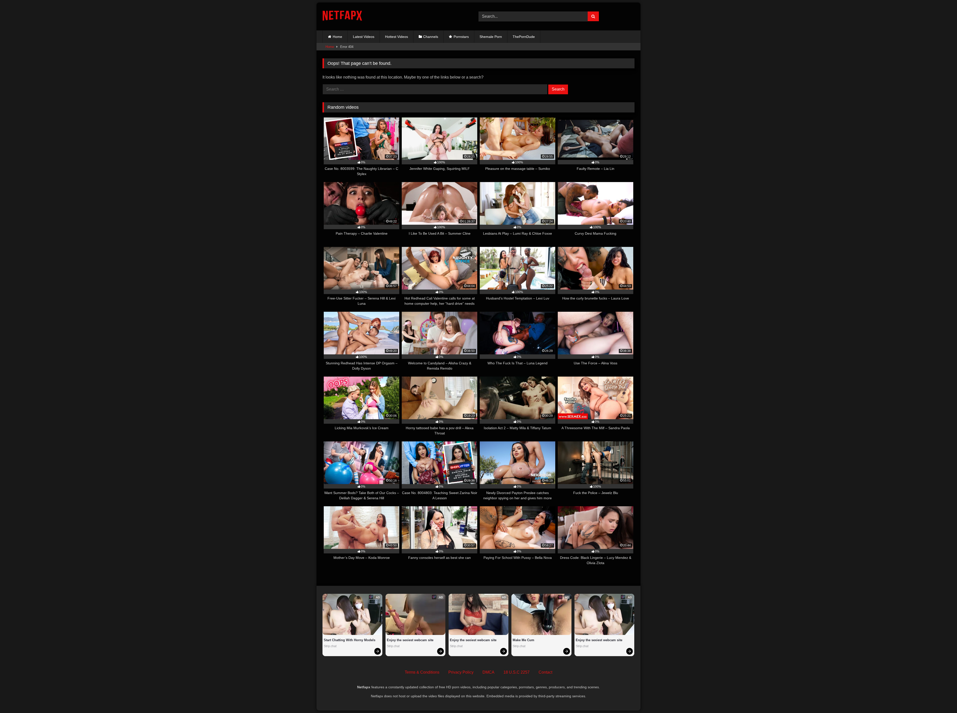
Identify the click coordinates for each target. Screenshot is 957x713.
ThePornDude (524, 37)
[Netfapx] (342, 16)
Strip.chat (330, 646)
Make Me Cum (523, 640)
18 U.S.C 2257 (516, 672)
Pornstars (461, 37)
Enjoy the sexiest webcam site (410, 640)
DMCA (488, 672)
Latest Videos (363, 37)
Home (337, 37)
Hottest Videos (396, 37)
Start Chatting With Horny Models (349, 640)
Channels (430, 37)
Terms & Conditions (422, 672)
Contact (545, 672)
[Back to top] (941, 698)
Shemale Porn (490, 37)
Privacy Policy (461, 672)
